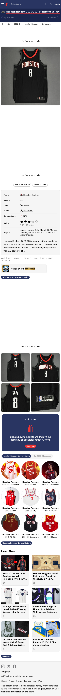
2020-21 (17, 24)
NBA (8, 24)
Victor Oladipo (26, 235)
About (4, 681)
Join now (31, 446)
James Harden (27, 230)
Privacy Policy (15, 681)
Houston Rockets (31, 24)
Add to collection (22, 185)
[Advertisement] (30, 34)
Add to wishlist (39, 185)
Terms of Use (30, 681)
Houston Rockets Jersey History (16, 543)
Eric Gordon (34, 232)
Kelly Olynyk (40, 230)
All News (6, 656)
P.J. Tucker (46, 232)
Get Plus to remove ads (30, 41)
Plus (40, 681)
